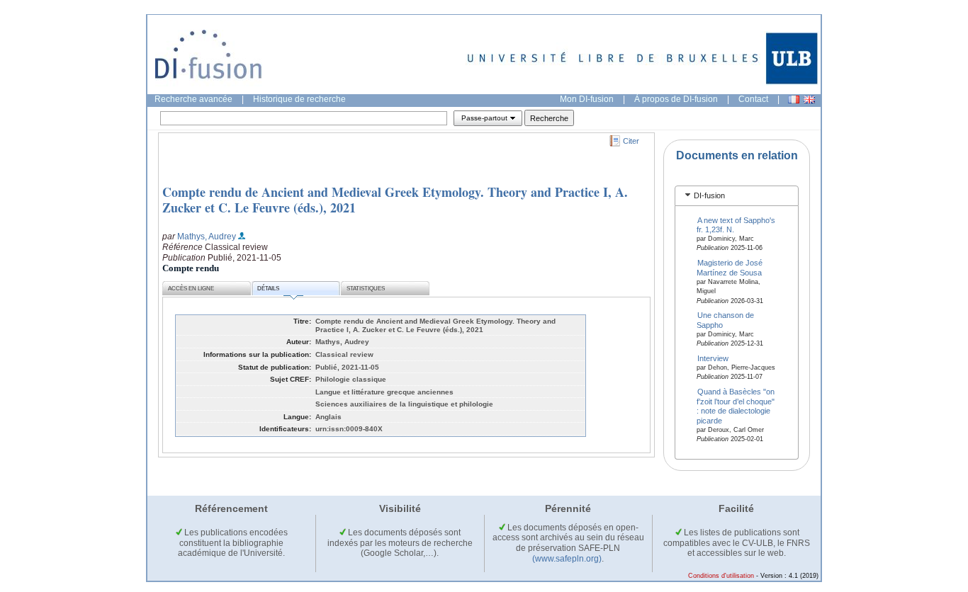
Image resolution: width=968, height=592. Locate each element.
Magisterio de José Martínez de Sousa (730, 267)
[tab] (737, 196)
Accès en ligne (191, 288)
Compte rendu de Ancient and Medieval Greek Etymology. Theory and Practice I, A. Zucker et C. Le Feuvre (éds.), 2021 (395, 200)
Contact (753, 99)
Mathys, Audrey (206, 236)
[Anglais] (809, 99)
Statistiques (366, 288)
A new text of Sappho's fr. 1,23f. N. (736, 224)
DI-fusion (709, 195)
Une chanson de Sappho (726, 320)
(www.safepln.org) (567, 559)
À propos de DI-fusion (676, 99)
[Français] (793, 99)
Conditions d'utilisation (721, 575)
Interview (712, 358)
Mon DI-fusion (587, 99)
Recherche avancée (193, 99)
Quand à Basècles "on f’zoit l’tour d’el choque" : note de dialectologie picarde (736, 405)
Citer (631, 141)
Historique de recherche (299, 99)
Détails (268, 288)
